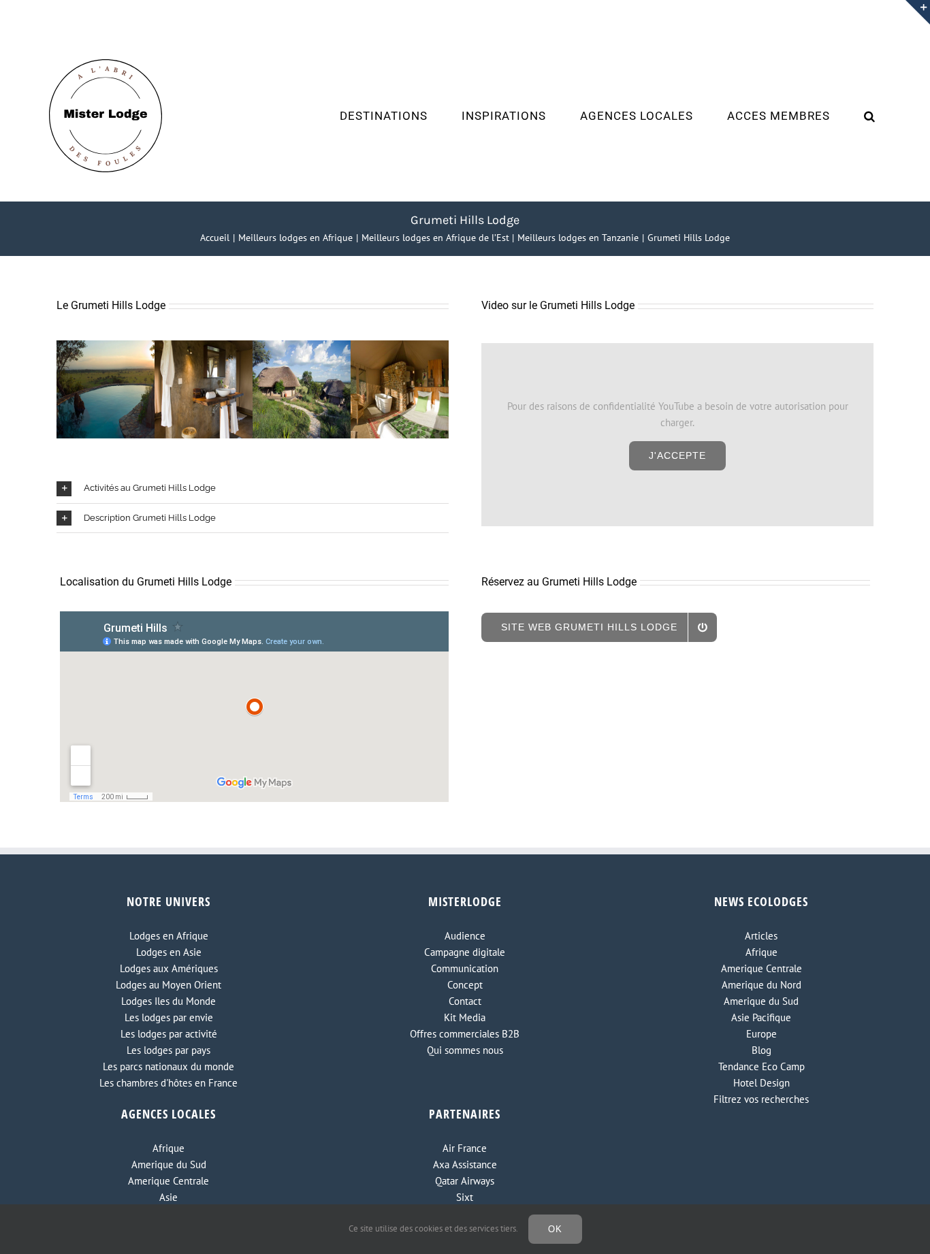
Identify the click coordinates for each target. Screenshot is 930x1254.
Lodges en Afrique (168, 935)
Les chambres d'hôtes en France (168, 1082)
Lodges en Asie (169, 952)
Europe (761, 1033)
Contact (465, 1001)
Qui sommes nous (465, 1050)
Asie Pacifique (761, 1017)
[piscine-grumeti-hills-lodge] (106, 346)
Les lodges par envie (169, 1017)
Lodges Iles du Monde (168, 1001)
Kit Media (464, 1017)
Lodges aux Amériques (169, 968)
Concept (465, 984)
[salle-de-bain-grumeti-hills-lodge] (204, 346)
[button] (870, 116)
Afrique (761, 952)
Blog (761, 1050)
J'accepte (677, 455)
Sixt (464, 1197)
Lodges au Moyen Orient (168, 984)
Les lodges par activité (169, 1033)
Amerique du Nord (761, 984)
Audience (465, 935)
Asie (168, 1197)
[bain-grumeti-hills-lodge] (400, 346)
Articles (761, 935)
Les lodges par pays (168, 1050)
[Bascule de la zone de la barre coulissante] (917, 12)
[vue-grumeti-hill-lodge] (302, 346)
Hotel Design (761, 1082)
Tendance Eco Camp (761, 1066)
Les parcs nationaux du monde (168, 1066)
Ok (555, 1229)
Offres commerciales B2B (464, 1033)
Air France (465, 1148)
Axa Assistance (465, 1164)
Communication (464, 968)
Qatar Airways (464, 1180)
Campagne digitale (464, 952)
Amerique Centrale (761, 968)
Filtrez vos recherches (761, 1099)
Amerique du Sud (761, 1001)
